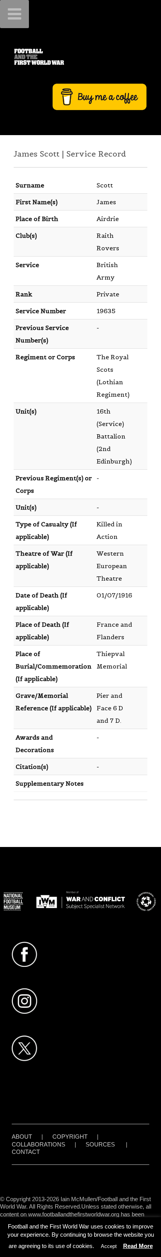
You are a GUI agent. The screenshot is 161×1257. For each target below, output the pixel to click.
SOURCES (100, 1144)
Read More (138, 1246)
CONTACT (26, 1151)
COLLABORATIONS (38, 1144)
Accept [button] (109, 1246)
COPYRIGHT (70, 1136)
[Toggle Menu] (14, 14)
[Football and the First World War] (80, 56)
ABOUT (22, 1136)
